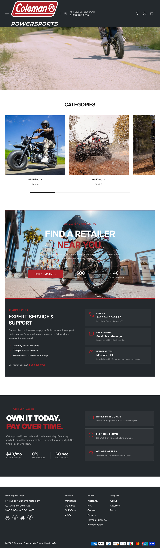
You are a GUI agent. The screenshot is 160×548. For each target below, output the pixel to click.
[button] (137, 13)
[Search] (137, 13)
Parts (113, 510)
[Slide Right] (148, 150)
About (113, 500)
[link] (78, 13)
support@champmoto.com (24, 500)
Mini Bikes (33, 179)
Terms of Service (97, 520)
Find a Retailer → (45, 273)
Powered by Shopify (46, 543)
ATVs (68, 515)
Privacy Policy (95, 524)
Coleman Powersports (25, 543)
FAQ (90, 505)
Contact (92, 510)
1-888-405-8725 (37, 365)
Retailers (115, 505)
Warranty (93, 500)
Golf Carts (71, 510)
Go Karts (97, 179)
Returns (92, 515)
